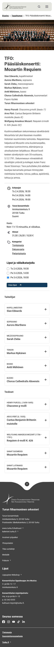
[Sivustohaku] (39, 6)
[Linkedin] (23, 621)
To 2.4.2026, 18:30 (20, 268)
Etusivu (5, 16)
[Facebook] (3, 621)
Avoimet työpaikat (10, 537)
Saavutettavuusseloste (12, 636)
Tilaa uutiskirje (8, 549)
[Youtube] (13, 621)
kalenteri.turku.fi (9, 531)
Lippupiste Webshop (11, 575)
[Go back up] (27, 484)
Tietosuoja (7, 632)
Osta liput (12, 285)
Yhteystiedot (7, 543)
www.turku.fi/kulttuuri (11, 528)
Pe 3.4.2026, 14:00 (20, 273)
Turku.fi (5, 642)
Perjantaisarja (19, 253)
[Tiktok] (18, 621)
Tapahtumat (17, 16)
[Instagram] (8, 621)
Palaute (5, 560)
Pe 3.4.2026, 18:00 (20, 277)
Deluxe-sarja (18, 249)
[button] (46, 6)
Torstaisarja (18, 245)
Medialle (5, 555)
